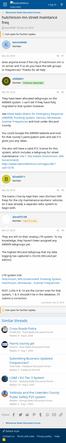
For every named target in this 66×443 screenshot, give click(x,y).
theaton (13, 400)
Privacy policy (44, 436)
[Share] (58, 56)
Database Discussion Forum (36, 366)
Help (57, 436)
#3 (62, 190)
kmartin (13, 347)
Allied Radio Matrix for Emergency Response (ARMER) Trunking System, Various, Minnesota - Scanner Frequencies (32, 117)
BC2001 (14, 381)
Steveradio (15, 366)
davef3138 (19, 217)
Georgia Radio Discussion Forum (35, 400)
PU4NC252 (15, 332)
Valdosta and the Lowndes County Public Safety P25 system (34, 394)
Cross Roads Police (23, 328)
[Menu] (5, 4)
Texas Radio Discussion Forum (37, 332)
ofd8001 (18, 78)
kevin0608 (9, 27)
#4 (62, 230)
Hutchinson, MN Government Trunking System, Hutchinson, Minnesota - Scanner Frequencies (32, 281)
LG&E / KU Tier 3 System (27, 378)
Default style (12, 431)
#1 (62, 55)
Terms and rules (25, 436)
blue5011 (18, 176)
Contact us (8, 436)
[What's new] (61, 4)
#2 (62, 92)
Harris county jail (22, 343)
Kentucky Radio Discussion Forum (36, 381)
